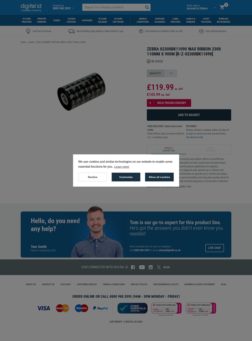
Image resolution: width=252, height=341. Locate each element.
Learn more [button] (121, 166)
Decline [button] (92, 177)
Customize (126, 177)
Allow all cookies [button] (159, 177)
